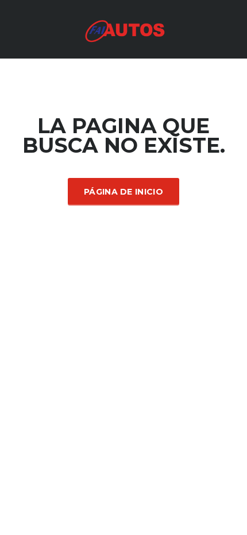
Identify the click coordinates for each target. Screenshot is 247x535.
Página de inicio (123, 192)
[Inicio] (123, 28)
